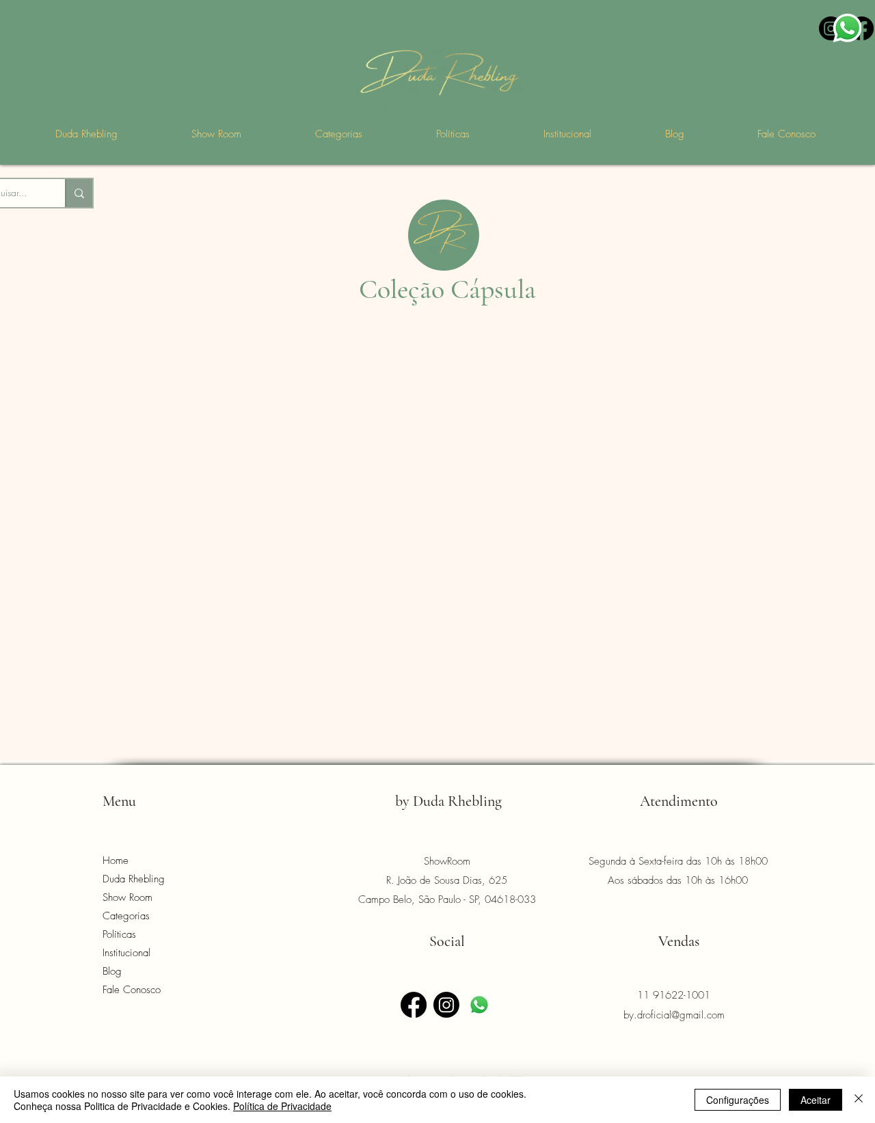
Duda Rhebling (134, 879)
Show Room (127, 897)
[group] (437, 396)
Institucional (126, 953)
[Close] (858, 1099)
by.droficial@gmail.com (674, 1015)
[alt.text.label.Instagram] (831, 28)
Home (116, 860)
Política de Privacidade (282, 1106)
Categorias (126, 916)
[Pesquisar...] (78, 193)
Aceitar (815, 1100)
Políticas (119, 934)
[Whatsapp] (479, 1005)
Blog (112, 971)
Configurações (737, 1100)
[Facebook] (862, 28)
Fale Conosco (132, 990)
